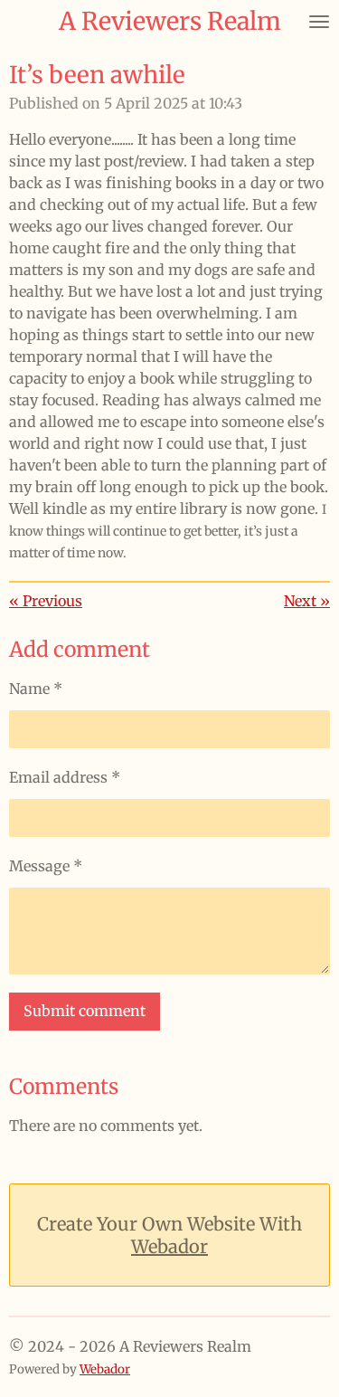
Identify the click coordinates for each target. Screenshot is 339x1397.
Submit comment (85, 1011)
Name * (35, 688)
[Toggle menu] (319, 21)
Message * (45, 866)
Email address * (64, 777)
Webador (169, 1246)
